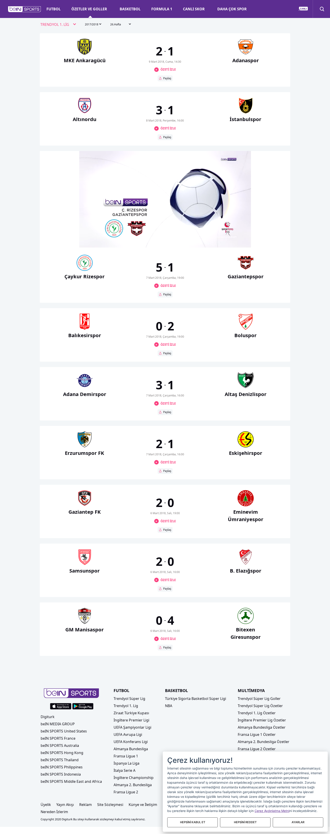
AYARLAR (298, 822)
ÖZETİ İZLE (168, 69)
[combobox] (58, 25)
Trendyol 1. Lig (126, 705)
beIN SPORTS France (58, 738)
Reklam (85, 804)
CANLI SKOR (194, 9)
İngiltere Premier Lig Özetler (262, 720)
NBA (168, 705)
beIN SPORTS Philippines (62, 767)
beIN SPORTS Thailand (60, 759)
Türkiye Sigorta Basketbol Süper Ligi (195, 698)
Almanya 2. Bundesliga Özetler (263, 741)
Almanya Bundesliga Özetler (262, 727)
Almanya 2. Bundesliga (133, 784)
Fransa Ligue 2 (126, 792)
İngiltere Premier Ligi (131, 720)
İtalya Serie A (124, 770)
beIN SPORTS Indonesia (61, 774)
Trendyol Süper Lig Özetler (260, 705)
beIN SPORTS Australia (60, 745)
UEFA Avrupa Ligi (128, 734)
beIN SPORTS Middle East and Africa (71, 781)
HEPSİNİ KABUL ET (192, 822)
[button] (24, 9)
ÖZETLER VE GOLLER (89, 9)
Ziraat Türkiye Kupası (131, 712)
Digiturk (48, 716)
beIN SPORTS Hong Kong (62, 752)
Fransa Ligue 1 (126, 756)
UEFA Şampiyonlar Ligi (132, 727)
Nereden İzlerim (54, 811)
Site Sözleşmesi (110, 804)
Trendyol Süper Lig (129, 698)
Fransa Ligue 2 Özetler (257, 748)
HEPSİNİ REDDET (245, 822)
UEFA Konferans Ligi (131, 741)
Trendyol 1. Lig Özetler (257, 712)
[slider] (165, 233)
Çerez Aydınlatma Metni (272, 811)
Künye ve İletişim (143, 804)
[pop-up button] (236, 240)
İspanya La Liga (126, 763)
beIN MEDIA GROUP (58, 723)
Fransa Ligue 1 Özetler (257, 734)
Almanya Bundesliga (131, 748)
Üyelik (46, 804)
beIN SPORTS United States (64, 731)
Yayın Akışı (65, 804)
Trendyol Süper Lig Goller (259, 698)
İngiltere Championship (134, 777)
